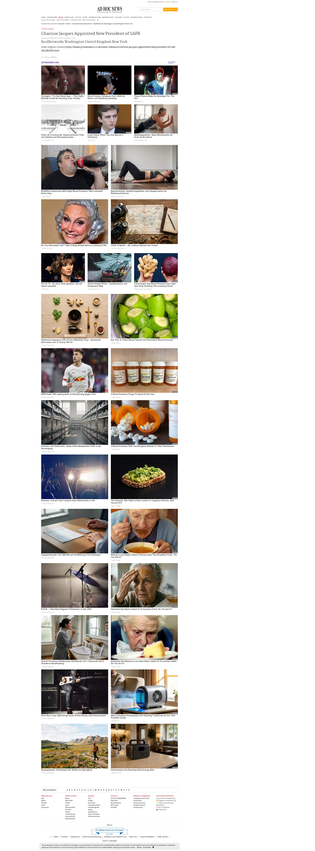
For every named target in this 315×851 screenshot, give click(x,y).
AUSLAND (118, 17)
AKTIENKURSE (52, 17)
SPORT (84, 17)
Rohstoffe (91, 803)
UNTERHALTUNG (95, 17)
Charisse (44, 29)
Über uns (133, 836)
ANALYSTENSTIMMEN (62, 20)
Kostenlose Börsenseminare (139, 801)
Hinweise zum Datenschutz (115, 836)
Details (139, 847)
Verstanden (147, 847)
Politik (67, 803)
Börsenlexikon (49, 790)
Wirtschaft (69, 800)
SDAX (43, 805)
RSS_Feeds (114, 805)
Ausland (68, 809)
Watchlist (114, 800)
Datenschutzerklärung (92, 836)
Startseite (61, 24)
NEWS (43, 17)
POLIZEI (126, 17)
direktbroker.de (139, 805)
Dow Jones (45, 807)
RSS (168, 2)
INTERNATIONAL (136, 17)
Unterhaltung (70, 814)
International (70, 816)
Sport (67, 805)
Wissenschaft (70, 807)
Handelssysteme (94, 805)
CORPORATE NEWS (75, 20)
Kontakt (114, 807)
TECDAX (44, 803)
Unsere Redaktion (147, 836)
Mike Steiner (163, 836)
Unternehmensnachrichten (82, 24)
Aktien (90, 809)
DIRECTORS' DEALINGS (88, 20)
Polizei (67, 812)
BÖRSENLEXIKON (159, 2)
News (56, 836)
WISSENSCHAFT (108, 17)
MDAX (43, 800)
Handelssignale (93, 807)
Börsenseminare (94, 816)
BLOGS (149, 2)
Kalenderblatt (70, 818)
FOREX (90, 800)
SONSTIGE (147, 17)
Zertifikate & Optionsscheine (93, 813)
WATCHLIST (174, 2)
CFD (89, 798)
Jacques (51, 29)
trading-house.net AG (141, 798)
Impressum (75, 836)
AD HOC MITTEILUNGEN (48, 20)
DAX (42, 798)
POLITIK (78, 17)
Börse (68, 24)
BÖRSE (60, 17)
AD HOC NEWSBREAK (118, 798)
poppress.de (138, 807)
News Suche (169, 9)
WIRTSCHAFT (69, 17)
